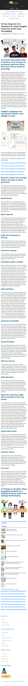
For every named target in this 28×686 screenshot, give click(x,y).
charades (19, 267)
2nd (4, 16)
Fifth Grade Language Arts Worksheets (12, 171)
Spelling (3, 643)
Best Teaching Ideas (10, 11)
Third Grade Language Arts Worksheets (12, 166)
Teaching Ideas (5, 632)
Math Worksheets (6, 13)
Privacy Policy (5, 622)
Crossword (4, 653)
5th (13, 16)
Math (3, 635)
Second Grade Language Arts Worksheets (13, 163)
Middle (19, 16)
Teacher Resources (7, 629)
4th (10, 16)
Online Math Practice (14, 18)
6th (16, 16)
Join (6, 676)
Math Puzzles (5, 658)
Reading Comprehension (7, 640)
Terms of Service (5, 625)
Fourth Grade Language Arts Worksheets (13, 168)
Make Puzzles (5, 650)
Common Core (5, 645)
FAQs (3, 619)
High (23, 16)
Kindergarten (21, 13)
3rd (7, 16)
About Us (4, 616)
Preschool (13, 13)
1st (25, 13)
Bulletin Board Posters (7, 638)
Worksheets (19, 11)
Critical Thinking (5, 661)
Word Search (5, 656)
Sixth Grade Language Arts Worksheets (12, 174)
